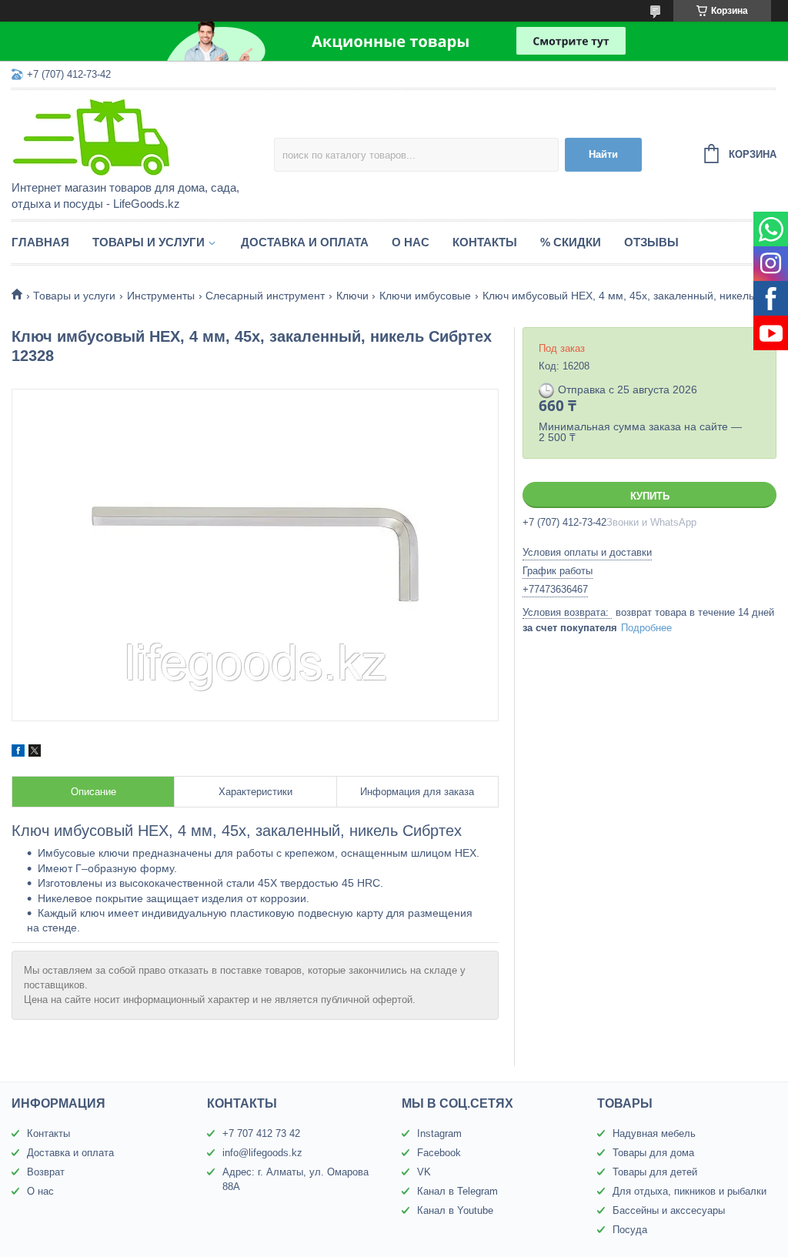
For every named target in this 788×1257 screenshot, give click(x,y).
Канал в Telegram (457, 1191)
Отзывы (651, 242)
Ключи (352, 295)
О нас (410, 242)
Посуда (630, 1229)
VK (424, 1172)
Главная (40, 242)
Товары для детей (655, 1172)
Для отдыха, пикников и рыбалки (689, 1191)
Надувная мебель (654, 1133)
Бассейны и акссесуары (669, 1210)
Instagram (439, 1133)
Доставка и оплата (305, 242)
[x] (34, 753)
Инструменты (161, 295)
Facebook (439, 1152)
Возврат (46, 1172)
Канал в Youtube (455, 1210)
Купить (649, 496)
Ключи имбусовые (425, 295)
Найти (603, 154)
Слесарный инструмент (265, 295)
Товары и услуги (148, 242)
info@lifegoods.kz (262, 1152)
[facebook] (18, 753)
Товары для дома (653, 1152)
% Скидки (570, 242)
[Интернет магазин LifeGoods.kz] (143, 136)
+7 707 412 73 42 (261, 1133)
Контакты (484, 242)
